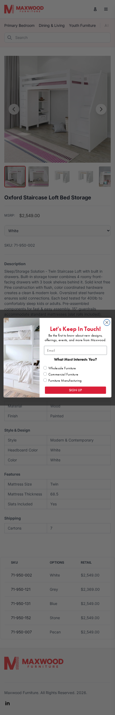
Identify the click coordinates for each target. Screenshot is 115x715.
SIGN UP (75, 390)
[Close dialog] (107, 322)
